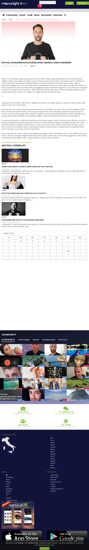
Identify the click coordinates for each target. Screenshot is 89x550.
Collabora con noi (11, 500)
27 (9, 241)
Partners (8, 498)
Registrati (83, 3)
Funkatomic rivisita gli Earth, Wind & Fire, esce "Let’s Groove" (27, 167)
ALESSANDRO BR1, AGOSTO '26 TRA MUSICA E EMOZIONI (23, 220)
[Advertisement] (44, 277)
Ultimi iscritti (8, 340)
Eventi (22, 15)
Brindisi (52, 468)
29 (32, 241)
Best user (53, 480)
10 (9, 248)
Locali (29, 15)
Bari (51, 438)
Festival (8, 482)
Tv (65, 15)
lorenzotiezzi (14, 66)
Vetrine (8, 493)
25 (20, 254)
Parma (52, 459)
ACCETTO (44, 548)
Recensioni (46, 15)
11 (20, 248)
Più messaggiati (48, 340)
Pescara (52, 461)
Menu (24, 3)
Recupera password (56, 489)
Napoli (52, 443)
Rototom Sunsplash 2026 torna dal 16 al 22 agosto (24, 193)
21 (56, 251)
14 (56, 248)
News (36, 15)
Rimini (52, 465)
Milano (52, 452)
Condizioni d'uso (55, 482)
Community (11, 15)
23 (80, 251)
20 (44, 251)
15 (68, 248)
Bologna (53, 454)
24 (9, 254)
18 (20, 251)
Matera (52, 449)
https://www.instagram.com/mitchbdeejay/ (17, 142)
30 (44, 241)
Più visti (36, 340)
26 (32, 254)
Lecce (52, 440)
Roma (52, 445)
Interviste (57, 15)
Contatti (52, 491)
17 (9, 251)
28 (20, 241)
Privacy (52, 484)
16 (80, 248)
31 (56, 241)
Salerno (52, 463)
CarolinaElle (16, 196)
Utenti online (23, 340)
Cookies (52, 486)
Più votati (63, 340)
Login (69, 3)
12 (32, 248)
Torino (52, 456)
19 (32, 251)
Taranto (52, 447)
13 (44, 248)
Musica (32, 66)
